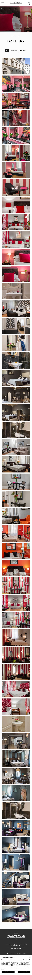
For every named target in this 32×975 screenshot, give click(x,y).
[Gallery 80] (16, 551)
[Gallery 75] (16, 464)
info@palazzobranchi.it (18, 947)
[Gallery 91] (16, 741)
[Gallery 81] (16, 568)
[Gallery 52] (16, 66)
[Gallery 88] (16, 689)
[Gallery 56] (16, 135)
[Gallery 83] (16, 603)
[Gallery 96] (16, 828)
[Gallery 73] (16, 430)
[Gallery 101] (16, 914)
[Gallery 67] (16, 326)
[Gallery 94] (16, 793)
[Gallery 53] (16, 84)
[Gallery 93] (16, 776)
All (6, 51)
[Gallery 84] (16, 620)
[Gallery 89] (16, 706)
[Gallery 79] (16, 533)
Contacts (10, 953)
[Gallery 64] (16, 274)
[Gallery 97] (16, 845)
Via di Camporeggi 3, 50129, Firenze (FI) (16, 944)
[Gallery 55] (16, 118)
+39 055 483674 (17, 946)
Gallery (17, 36)
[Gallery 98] (16, 862)
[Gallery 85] (16, 637)
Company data (21, 953)
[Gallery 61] (16, 222)
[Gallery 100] (16, 897)
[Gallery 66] (16, 308)
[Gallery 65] (16, 291)
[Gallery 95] (16, 810)
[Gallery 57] (16, 153)
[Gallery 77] (16, 499)
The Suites (23, 51)
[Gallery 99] (16, 880)
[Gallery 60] (16, 205)
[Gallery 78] (16, 516)
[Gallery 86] (16, 655)
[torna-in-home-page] (16, 3)
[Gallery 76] (16, 482)
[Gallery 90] (16, 724)
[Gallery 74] (16, 447)
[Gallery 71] (16, 395)
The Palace (13, 51)
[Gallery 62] (16, 239)
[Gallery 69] (16, 360)
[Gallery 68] (16, 343)
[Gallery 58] (16, 170)
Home (13, 36)
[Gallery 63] (16, 257)
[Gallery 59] (16, 187)
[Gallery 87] (16, 672)
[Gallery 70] (16, 378)
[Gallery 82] (16, 585)
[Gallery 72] (16, 412)
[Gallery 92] (16, 758)
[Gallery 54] (16, 101)
